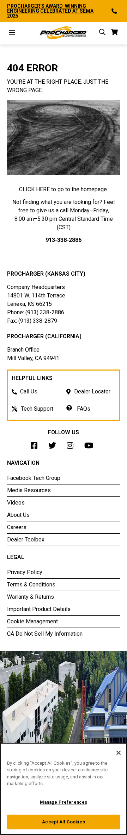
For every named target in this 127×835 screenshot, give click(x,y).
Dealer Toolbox (25, 539)
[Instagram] (72, 447)
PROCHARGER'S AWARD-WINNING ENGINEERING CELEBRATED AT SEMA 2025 (50, 11)
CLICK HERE (34, 189)
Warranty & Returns (30, 596)
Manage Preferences (63, 802)
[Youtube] (90, 447)
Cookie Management (32, 621)
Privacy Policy (24, 572)
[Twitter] (54, 447)
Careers (16, 527)
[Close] (118, 752)
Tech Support (37, 408)
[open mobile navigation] (12, 33)
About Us (18, 515)
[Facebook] (36, 447)
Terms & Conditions (31, 584)
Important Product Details (39, 609)
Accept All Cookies (63, 821)
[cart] (114, 33)
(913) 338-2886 (44, 312)
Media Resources (29, 490)
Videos (16, 502)
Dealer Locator (92, 391)
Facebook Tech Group (33, 478)
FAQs (82, 408)
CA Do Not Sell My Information (45, 633)
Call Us (28, 391)
